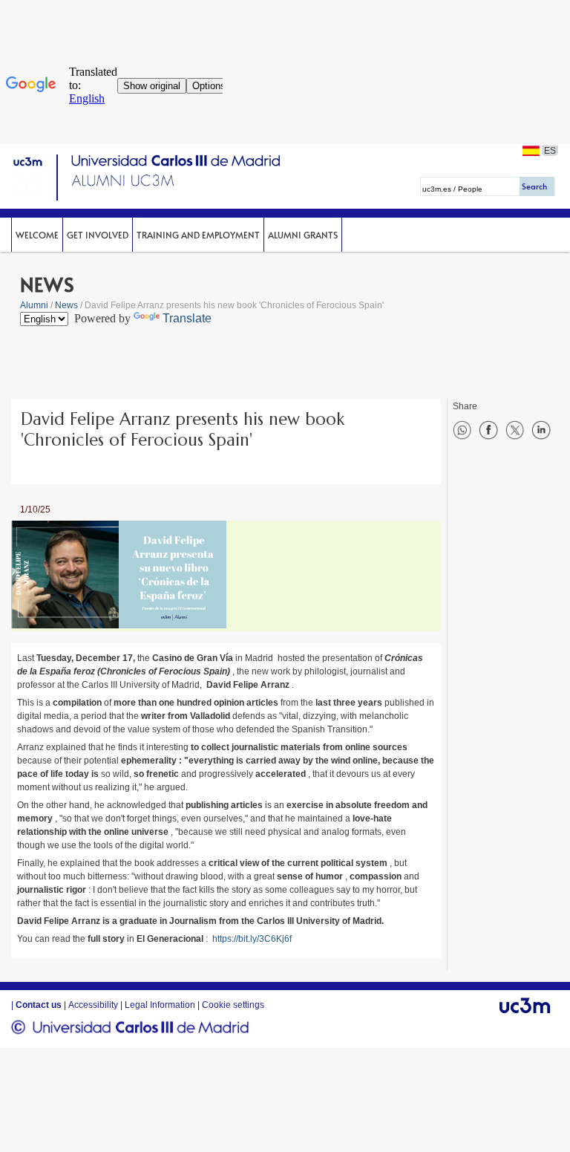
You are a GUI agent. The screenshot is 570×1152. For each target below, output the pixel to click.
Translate (187, 318)
